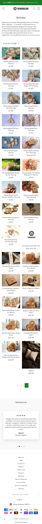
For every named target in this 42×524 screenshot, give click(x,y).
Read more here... (32, 2)
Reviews (21, 473)
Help (20, 460)
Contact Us (21, 463)
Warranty (21, 476)
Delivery (21, 466)
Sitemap (21, 488)
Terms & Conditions (21, 485)
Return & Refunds (21, 479)
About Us (21, 457)
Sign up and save (20, 494)
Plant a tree (21, 470)
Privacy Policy (21, 482)
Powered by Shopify (21, 522)
